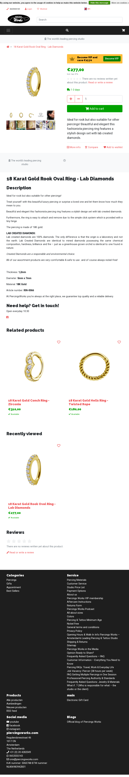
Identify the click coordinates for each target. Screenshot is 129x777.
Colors (70, 616)
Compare (92, 147)
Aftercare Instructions (79, 601)
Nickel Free (73, 623)
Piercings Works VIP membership (85, 598)
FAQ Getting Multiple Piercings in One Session (91, 674)
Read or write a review (100, 82)
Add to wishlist (114, 147)
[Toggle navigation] (8, 30)
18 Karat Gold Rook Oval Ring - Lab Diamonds (38, 46)
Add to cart (96, 108)
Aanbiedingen (14, 703)
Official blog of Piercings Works (84, 721)
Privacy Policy (74, 631)
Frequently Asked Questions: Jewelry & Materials (93, 682)
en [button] (88, 8)
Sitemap (71, 645)
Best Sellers (13, 591)
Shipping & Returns (77, 642)
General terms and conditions (83, 627)
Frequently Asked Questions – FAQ (85, 656)
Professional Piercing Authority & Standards (91, 678)
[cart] (123, 30)
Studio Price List (76, 587)
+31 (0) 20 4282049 (20, 752)
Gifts (9, 583)
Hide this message (99, 3)
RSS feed (12, 711)
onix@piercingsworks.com (24, 759)
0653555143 (15, 9)
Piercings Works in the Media (82, 649)
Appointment (14, 587)
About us (72, 594)
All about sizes (75, 612)
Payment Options (76, 591)
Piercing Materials (76, 580)
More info (75, 147)
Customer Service (77, 583)
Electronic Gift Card (77, 700)
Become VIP (112, 58)
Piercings (11, 580)
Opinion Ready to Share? (80, 652)
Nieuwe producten (17, 707)
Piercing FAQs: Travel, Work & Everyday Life (90, 667)
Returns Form (74, 605)
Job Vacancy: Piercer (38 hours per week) (90, 671)
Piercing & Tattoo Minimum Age (84, 620)
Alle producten (15, 700)
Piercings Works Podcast (80, 609)
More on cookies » (120, 3)
